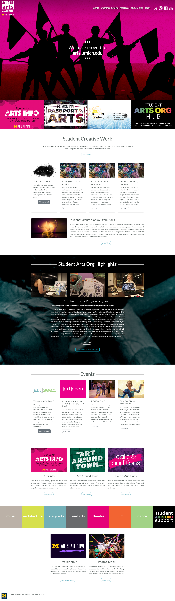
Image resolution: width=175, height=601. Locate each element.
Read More (66, 209)
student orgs (137, 8)
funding (114, 8)
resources (124, 8)
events (96, 8)
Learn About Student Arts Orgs (87, 350)
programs (105, 8)
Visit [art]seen (44, 431)
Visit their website (67, 580)
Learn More (87, 154)
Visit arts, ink (44, 202)
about (147, 8)
